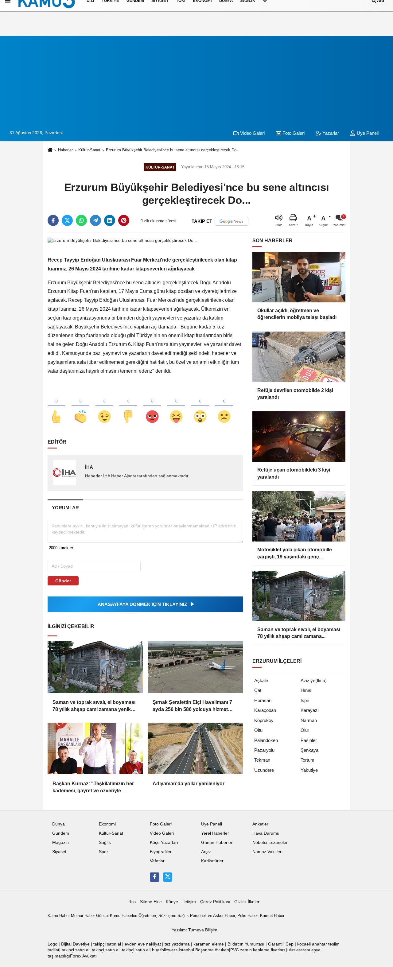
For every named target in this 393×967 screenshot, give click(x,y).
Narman (309, 720)
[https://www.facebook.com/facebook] (154, 877)
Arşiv (206, 851)
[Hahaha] (176, 406)
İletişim (189, 901)
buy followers (164, 950)
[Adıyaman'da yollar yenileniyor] (195, 748)
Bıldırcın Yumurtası (246, 944)
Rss (132, 901)
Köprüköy (264, 720)
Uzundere (264, 770)
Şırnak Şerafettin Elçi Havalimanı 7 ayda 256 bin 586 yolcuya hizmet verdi (192, 706)
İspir (305, 700)
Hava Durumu (265, 833)
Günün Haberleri (217, 842)
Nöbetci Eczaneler (270, 842)
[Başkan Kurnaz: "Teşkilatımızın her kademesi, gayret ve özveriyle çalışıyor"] (95, 748)
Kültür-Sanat (89, 150)
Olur (305, 730)
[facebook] (53, 220)
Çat (257, 690)
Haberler (65, 150)
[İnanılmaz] (200, 406)
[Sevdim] (104, 406)
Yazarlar (330, 133)
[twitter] (67, 220)
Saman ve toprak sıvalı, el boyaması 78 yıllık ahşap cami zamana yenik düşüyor (94, 706)
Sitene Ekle (151, 901)
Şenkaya (309, 750)
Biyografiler (161, 851)
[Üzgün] (224, 406)
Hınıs (306, 690)
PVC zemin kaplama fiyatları (257, 950)
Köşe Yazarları (164, 842)
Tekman (262, 760)
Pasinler (309, 740)
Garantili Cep (281, 944)
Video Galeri (252, 133)
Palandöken (266, 740)
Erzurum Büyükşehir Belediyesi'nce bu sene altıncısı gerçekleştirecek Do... (173, 150)
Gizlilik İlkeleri (247, 901)
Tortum (307, 760)
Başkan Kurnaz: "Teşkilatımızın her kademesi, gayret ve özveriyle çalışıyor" (93, 787)
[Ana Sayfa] (50, 150)
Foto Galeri (293, 133)
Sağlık (105, 842)
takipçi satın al (107, 944)
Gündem (60, 833)
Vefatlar (157, 861)
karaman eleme (208, 944)
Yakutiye (309, 770)
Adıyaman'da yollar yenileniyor (188, 783)
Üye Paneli (367, 133)
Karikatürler (212, 861)
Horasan (262, 700)
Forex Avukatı (83, 956)
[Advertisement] (196, 79)
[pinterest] (123, 220)
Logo (52, 944)
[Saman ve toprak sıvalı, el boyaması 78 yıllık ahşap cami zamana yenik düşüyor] (95, 667)
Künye (172, 901)
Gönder (63, 580)
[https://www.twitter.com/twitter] (167, 877)
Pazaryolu (264, 750)
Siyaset (59, 851)
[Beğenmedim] (128, 406)
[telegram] (95, 220)
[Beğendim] (56, 406)
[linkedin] (109, 220)
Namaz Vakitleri (267, 851)
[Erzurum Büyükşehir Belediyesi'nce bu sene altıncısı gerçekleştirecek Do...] (122, 240)
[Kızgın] (152, 406)
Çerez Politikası (215, 901)
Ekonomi (107, 824)
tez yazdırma (177, 944)
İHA (89, 467)
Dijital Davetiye (75, 944)
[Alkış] (80, 406)
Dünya (58, 824)
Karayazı (310, 710)
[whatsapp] (81, 220)
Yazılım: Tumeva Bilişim (194, 930)
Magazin (60, 842)
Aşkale (261, 680)
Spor (103, 851)
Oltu (258, 730)
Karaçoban (265, 710)
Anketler (260, 824)
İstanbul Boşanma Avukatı (204, 950)
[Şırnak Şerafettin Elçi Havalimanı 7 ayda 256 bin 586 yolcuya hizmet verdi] (195, 667)
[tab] (65, 507)
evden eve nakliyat (143, 944)
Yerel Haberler (215, 833)
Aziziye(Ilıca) (314, 680)
